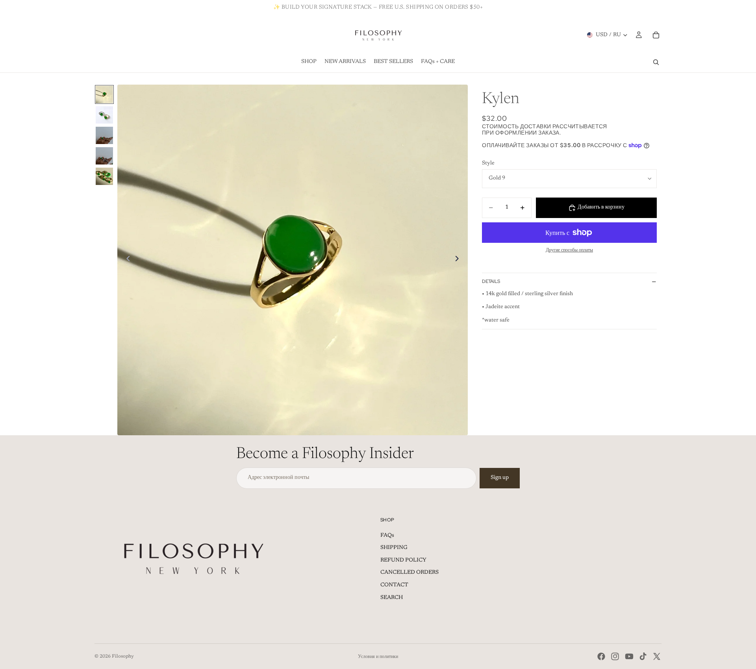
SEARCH (391, 598)
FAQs (387, 535)
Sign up (500, 477)
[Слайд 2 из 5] (104, 115)
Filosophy (123, 656)
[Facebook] (601, 656)
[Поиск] (656, 62)
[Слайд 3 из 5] (104, 135)
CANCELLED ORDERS (409, 572)
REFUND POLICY (403, 560)
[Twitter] (657, 656)
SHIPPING (394, 548)
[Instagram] (615, 656)
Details (491, 281)
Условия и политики (378, 656)
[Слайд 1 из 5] (104, 94)
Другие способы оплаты (569, 250)
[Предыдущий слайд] (126, 260)
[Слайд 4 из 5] (104, 155)
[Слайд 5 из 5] (104, 176)
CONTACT (394, 585)
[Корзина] (656, 35)
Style (488, 163)
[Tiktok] (643, 656)
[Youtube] (629, 656)
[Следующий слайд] (459, 260)
